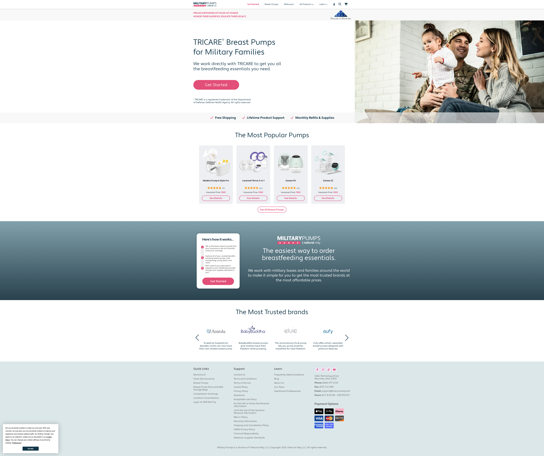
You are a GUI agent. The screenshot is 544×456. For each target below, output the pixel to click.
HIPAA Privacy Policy (244, 429)
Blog (276, 378)
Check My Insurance (203, 378)
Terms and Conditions (245, 378)
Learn (322, 4)
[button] (197, 338)
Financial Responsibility (246, 433)
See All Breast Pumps (272, 209)
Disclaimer (239, 395)
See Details (216, 198)
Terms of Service (242, 383)
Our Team (279, 387)
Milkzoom (289, 4)
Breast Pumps (271, 4)
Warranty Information (245, 421)
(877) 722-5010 (326, 386)
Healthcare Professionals (287, 391)
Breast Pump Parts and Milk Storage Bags (208, 388)
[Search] (339, 4)
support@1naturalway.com (336, 391)
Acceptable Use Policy (245, 399)
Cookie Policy (241, 387)
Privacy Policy (241, 391)
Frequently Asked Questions (289, 374)
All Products (305, 4)
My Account (199, 374)
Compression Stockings (205, 393)
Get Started (253, 4)
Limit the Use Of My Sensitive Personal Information (249, 411)
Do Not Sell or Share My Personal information (251, 405)
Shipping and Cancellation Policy (251, 425)
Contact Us (239, 374)
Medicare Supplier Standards (249, 437)
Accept (31, 449)
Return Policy (240, 417)
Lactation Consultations (206, 398)
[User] (332, 4)
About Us (279, 383)
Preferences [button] (16, 443)
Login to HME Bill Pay (204, 402)
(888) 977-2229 (330, 382)
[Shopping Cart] (348, 4)
